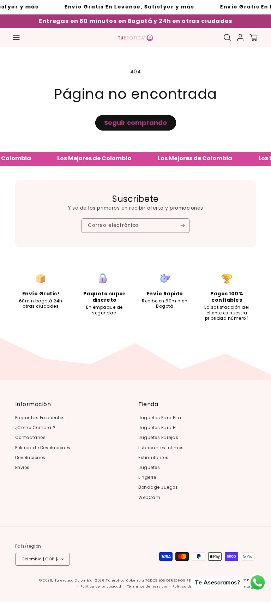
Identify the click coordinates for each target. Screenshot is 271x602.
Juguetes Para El (157, 428)
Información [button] (33, 404)
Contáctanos (30, 437)
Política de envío (188, 586)
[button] (16, 37)
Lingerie (147, 477)
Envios (22, 467)
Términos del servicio (147, 586)
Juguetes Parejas (158, 437)
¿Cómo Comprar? (35, 428)
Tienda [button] (148, 404)
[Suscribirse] (182, 225)
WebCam (149, 497)
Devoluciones (30, 457)
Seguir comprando (135, 122)
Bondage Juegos (158, 487)
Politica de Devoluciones (43, 448)
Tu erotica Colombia (74, 580)
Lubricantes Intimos (161, 448)
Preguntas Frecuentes (40, 418)
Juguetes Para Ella (159, 418)
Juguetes (149, 467)
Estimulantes (153, 457)
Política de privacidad (100, 586)
